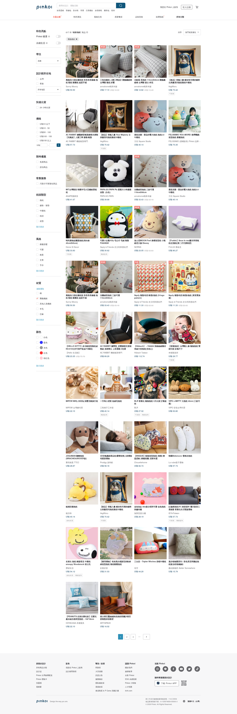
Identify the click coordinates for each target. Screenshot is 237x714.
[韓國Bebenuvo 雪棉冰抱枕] (185, 437)
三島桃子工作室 (107, 407)
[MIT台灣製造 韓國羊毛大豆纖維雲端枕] (82, 171)
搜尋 (120, 5)
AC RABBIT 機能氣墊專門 (77, 141)
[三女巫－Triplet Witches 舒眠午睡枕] (150, 543)
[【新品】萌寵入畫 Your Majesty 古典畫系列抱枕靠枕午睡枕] (116, 116)
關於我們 (128, 668)
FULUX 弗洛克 (175, 246)
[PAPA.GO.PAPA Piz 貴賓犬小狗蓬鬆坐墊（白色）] (116, 171)
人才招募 (128, 687)
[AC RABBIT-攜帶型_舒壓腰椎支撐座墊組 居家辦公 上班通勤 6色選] (116, 328)
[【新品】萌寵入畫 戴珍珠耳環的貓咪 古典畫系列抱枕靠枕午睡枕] (185, 61)
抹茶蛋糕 (60, 10)
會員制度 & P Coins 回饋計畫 (107, 691)
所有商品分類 (41, 668)
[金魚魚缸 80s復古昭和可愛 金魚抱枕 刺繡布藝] (150, 488)
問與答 (98, 668)
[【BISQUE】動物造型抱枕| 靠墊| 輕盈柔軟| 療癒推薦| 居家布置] (150, 437)
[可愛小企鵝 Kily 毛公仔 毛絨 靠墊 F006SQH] (116, 222)
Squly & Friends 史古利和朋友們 (114, 246)
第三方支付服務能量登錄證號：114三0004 (161, 699)
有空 (136, 568)
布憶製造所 (173, 352)
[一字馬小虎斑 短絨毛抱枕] (116, 382)
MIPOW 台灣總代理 (74, 407)
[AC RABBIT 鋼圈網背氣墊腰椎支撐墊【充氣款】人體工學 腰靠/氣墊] (82, 116)
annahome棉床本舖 (108, 86)
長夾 (113, 10)
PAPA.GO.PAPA (107, 196)
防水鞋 (75, 10)
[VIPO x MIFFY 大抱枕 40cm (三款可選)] (185, 382)
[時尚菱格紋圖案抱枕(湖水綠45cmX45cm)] (82, 222)
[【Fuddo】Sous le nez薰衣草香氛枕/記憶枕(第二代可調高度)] (185, 222)
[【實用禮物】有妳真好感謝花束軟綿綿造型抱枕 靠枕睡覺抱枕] (116, 543)
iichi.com (128, 691)
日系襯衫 (89, 10)
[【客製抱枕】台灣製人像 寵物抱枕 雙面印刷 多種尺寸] (185, 328)
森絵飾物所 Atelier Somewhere (182, 568)
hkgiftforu (173, 86)
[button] (58, 145)
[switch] (48, 36)
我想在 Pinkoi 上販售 (169, 7)
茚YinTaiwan (174, 513)
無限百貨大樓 (140, 513)
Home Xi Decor (72, 246)
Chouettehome (140, 462)
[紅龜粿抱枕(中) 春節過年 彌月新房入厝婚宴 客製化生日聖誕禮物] (185, 488)
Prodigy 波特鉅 (106, 462)
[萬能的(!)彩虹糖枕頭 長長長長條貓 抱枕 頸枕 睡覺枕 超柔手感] (82, 61)
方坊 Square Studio (142, 141)
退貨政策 (99, 687)
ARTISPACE (105, 622)
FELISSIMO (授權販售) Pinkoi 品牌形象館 (186, 141)
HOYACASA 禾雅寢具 (75, 622)
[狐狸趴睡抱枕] (82, 488)
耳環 (82, 10)
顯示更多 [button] (40, 226)
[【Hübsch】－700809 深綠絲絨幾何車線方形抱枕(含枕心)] (150, 328)
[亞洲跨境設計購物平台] (44, 7)
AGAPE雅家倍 (72, 196)
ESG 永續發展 (131, 679)
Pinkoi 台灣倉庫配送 (44, 675)
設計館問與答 (71, 671)
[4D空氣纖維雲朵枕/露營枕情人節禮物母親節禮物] (116, 437)
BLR (136, 407)
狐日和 (69, 513)
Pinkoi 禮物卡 (41, 679)
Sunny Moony (72, 86)
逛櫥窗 (39, 687)
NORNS (137, 246)
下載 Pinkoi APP (168, 683)
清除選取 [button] (40, 288)
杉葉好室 (104, 568)
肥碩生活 (70, 568)
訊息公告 (99, 675)
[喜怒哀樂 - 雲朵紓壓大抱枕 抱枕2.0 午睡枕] (150, 116)
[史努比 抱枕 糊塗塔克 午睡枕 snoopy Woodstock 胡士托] (82, 543)
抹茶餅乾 (98, 10)
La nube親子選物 (176, 462)
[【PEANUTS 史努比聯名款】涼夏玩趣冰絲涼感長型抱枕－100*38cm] (82, 598)
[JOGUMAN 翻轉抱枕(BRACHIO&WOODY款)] (82, 437)
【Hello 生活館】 (73, 352)
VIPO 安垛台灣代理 (177, 407)
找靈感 (39, 683)
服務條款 (99, 679)
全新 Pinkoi (129, 675)
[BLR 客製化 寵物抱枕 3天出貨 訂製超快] (150, 382)
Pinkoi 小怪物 (130, 683)
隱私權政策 (99, 683)
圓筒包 (106, 10)
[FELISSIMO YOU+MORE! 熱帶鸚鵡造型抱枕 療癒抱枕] (185, 116)
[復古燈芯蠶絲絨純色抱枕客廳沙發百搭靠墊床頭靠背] (116, 598)
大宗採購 (99, 671)
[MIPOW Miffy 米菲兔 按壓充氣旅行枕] (82, 382)
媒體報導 (128, 671)
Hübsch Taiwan (141, 352)
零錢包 (68, 10)
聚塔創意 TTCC (72, 462)
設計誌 (39, 671)
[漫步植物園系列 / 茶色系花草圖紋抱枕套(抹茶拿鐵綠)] (185, 543)
